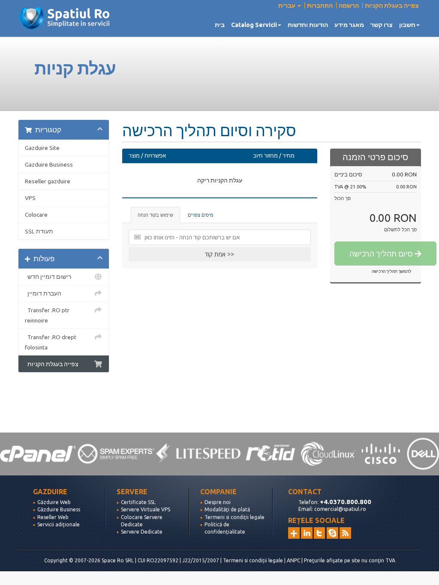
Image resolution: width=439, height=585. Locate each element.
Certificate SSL (138, 502)
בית (220, 24)
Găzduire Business (58, 509)
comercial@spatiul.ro (340, 509)
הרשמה (349, 6)
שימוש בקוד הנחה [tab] (155, 215)
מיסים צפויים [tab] (200, 215)
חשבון (408, 24)
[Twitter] (319, 533)
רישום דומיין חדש (48, 276)
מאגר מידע (349, 24)
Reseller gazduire (47, 181)
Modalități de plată (227, 509)
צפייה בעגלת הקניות (392, 6)
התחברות (320, 6)
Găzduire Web (54, 502)
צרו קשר (381, 24)
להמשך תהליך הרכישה (391, 271)
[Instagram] (294, 533)
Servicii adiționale (58, 524)
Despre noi (217, 502)
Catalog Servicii (255, 24)
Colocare (36, 214)
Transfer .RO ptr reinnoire (47, 315)
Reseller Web (53, 517)
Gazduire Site (42, 147)
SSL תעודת (39, 231)
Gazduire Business (49, 164)
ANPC (293, 560)
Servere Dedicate (141, 531)
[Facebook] (332, 533)
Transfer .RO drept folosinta (50, 342)
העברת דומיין (43, 293)
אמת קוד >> (219, 254)
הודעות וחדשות (308, 24)
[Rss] (345, 533)
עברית (287, 6)
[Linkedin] (307, 533)
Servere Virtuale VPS (145, 509)
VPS (30, 197)
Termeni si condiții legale (234, 517)
